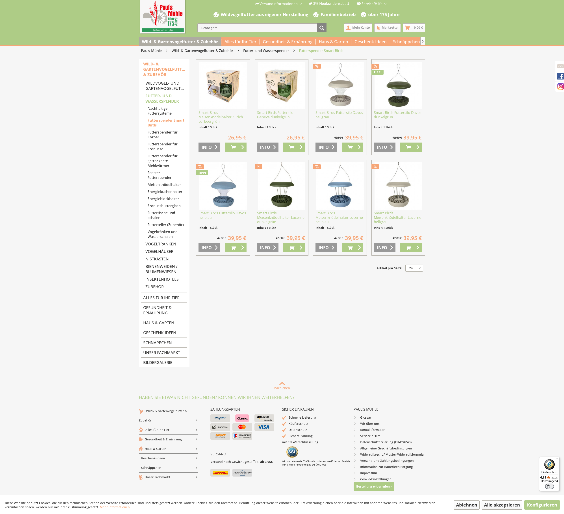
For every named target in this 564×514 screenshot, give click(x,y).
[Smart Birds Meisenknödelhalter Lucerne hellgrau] (398, 186)
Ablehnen (466, 505)
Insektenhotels (162, 279)
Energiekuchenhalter (165, 191)
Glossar (365, 417)
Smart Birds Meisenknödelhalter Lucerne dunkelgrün (280, 217)
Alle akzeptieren (502, 505)
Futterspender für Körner (163, 134)
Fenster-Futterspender (160, 175)
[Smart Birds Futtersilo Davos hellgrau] (339, 85)
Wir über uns (370, 423)
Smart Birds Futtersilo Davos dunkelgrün (397, 114)
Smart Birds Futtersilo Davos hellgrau (339, 114)
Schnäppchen (157, 342)
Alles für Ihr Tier (161, 297)
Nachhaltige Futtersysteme (160, 111)
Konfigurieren (542, 505)
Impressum (368, 473)
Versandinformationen (279, 3)
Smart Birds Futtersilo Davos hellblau (222, 215)
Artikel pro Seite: (389, 268)
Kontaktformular (372, 430)
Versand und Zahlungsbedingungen (387, 460)
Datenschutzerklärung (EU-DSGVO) (386, 442)
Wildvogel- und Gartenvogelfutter (166, 85)
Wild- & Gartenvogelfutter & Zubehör (165, 69)
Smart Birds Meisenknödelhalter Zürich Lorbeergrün (221, 117)
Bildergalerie (157, 362)
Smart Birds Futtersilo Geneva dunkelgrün (275, 114)
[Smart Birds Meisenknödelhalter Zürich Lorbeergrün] (223, 85)
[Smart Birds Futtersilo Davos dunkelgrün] (398, 85)
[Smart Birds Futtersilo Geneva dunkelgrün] (281, 85)
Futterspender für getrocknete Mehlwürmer (163, 161)
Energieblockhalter (163, 198)
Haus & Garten (158, 322)
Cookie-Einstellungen (375, 479)
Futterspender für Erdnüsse (163, 146)
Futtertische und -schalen (162, 215)
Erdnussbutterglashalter (167, 205)
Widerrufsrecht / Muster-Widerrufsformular (392, 454)
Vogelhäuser (159, 251)
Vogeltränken (160, 244)
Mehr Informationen (115, 507)
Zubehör (154, 286)
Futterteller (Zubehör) (166, 224)
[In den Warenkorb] (236, 147)
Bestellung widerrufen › (374, 486)
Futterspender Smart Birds (166, 123)
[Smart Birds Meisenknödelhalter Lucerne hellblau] (339, 186)
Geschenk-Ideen (159, 332)
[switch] (549, 486)
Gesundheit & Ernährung (157, 310)
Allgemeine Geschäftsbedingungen (386, 448)
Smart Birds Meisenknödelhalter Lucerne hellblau (339, 217)
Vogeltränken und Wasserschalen (163, 234)
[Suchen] (322, 27)
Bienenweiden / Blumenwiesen (161, 269)
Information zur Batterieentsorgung (386, 467)
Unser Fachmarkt (161, 352)
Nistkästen (157, 259)
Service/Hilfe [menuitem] (372, 3)
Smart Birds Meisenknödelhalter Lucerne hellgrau (397, 217)
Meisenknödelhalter (164, 184)
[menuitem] (302, 4)
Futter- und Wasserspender (162, 98)
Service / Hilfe (370, 436)
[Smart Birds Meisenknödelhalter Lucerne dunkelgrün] (281, 186)
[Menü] (557, 459)
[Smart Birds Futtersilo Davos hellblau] (223, 186)
